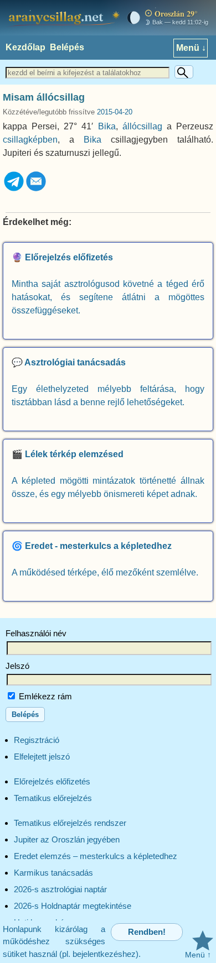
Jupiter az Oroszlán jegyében (67, 839)
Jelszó (17, 666)
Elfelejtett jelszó (42, 756)
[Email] (36, 189)
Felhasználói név (36, 633)
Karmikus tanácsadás (53, 872)
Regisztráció (36, 740)
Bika (107, 126)
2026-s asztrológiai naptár (60, 889)
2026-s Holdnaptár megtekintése (72, 905)
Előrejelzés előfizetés (52, 781)
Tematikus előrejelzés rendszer (70, 823)
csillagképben (30, 139)
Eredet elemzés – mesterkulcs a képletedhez (95, 856)
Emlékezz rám (44, 696)
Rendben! (147, 931)
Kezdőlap (25, 47)
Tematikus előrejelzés (53, 798)
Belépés (67, 47)
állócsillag (142, 126)
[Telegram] (14, 189)
